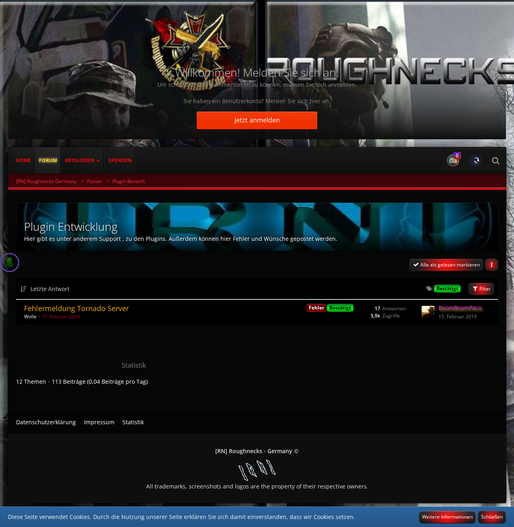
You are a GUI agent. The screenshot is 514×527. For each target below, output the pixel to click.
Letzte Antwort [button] (50, 289)
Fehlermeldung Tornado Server (76, 308)
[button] (452, 161)
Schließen (492, 516)
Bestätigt (340, 307)
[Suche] (495, 161)
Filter (484, 288)
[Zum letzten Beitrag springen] (428, 312)
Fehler (316, 307)
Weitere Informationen (447, 516)
